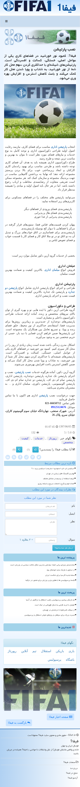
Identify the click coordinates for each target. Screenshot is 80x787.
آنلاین (24, 651)
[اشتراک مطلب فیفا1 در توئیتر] (39, 456)
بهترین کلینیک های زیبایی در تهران (60, 473)
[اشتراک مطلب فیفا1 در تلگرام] (26, 456)
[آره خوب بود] (35, 449)
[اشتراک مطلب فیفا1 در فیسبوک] (20, 456)
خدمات (39, 438)
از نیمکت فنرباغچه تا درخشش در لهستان (59, 610)
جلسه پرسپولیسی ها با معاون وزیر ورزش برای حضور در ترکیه (50, 580)
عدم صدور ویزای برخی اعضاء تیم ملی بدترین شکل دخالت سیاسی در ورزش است (42, 565)
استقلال (46, 651)
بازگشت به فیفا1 (17, 722)
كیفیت (25, 438)
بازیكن (60, 651)
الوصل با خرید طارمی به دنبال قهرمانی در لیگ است (55, 605)
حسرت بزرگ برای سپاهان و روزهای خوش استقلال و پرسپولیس (49, 615)
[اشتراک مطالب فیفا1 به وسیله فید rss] (14, 456)
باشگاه (70, 659)
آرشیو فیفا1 (73, 778)
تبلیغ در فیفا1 (72, 773)
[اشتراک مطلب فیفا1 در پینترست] (32, 456)
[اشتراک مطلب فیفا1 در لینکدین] (7, 456)
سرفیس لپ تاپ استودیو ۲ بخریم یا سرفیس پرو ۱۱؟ (52, 468)
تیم (34, 651)
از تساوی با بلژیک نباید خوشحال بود (61, 570)
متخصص (68, 442)
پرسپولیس (54, 659)
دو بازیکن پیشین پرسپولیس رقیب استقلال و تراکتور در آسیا (50, 600)
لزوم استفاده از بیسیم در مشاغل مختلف (58, 478)
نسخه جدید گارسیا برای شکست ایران (60, 575)
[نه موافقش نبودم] (19, 449)
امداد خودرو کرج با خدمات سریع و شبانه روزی (56, 484)
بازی (71, 651)
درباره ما (74, 768)
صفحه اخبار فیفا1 (59, 716)
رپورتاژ (53, 438)
